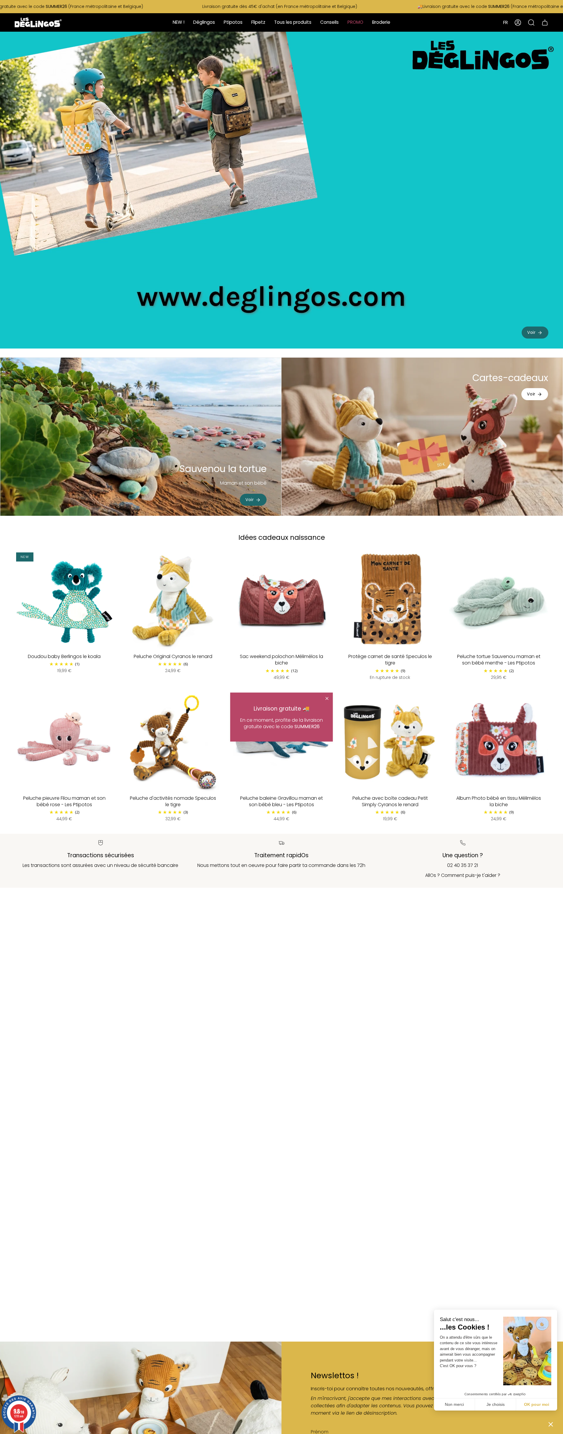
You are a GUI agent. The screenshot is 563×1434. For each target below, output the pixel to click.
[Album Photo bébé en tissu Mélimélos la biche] (498, 742)
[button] (551, 1424)
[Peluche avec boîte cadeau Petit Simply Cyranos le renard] (390, 742)
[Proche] (327, 698)
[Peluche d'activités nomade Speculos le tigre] (172, 742)
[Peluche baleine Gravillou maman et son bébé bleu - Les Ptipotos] (281, 742)
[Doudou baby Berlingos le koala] (64, 600)
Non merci (454, 1404)
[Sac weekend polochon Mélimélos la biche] (281, 600)
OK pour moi (536, 1404)
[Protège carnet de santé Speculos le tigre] (390, 600)
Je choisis (495, 1404)
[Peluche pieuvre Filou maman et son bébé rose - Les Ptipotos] (64, 742)
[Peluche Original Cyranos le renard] (172, 600)
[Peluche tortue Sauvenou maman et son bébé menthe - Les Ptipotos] (498, 600)
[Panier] (545, 22)
